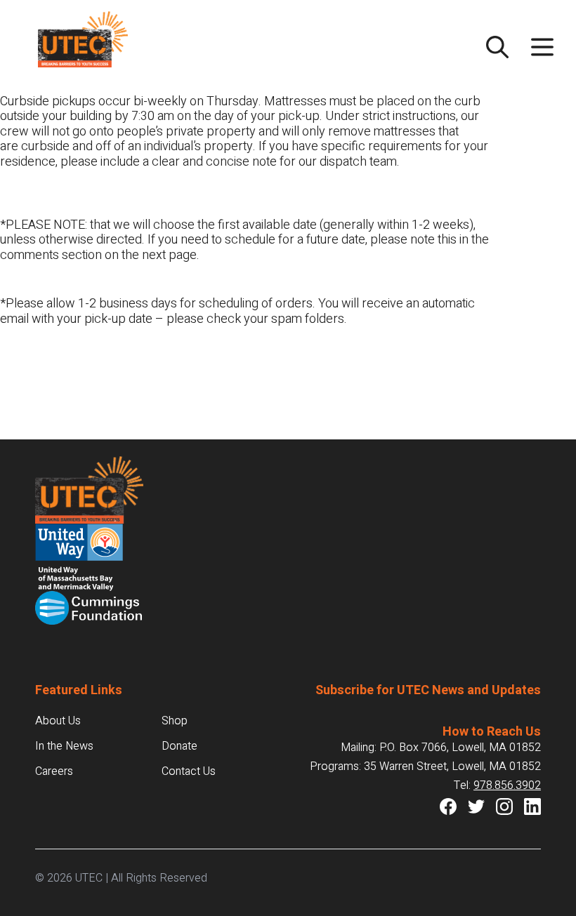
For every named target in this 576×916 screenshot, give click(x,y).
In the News (64, 746)
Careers (54, 771)
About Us (58, 720)
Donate (179, 746)
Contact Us (189, 771)
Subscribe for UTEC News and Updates (428, 690)
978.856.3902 (507, 785)
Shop (175, 720)
